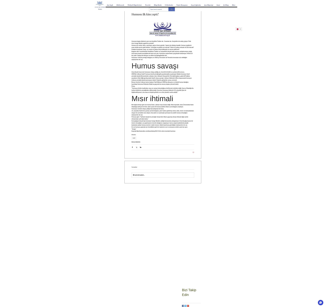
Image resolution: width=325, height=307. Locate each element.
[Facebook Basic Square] (183, 306)
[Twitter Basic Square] (185, 306)
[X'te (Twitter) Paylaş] (136, 147)
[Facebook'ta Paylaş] (132, 147)
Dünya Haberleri (136, 141)
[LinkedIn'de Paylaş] (140, 147)
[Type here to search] (171, 9)
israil (134, 138)
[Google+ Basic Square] (188, 306)
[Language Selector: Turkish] (238, 29)
